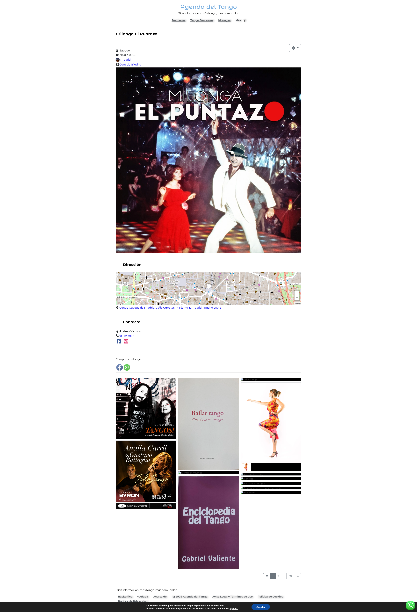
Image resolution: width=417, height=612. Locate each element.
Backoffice (125, 596)
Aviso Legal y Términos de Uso (232, 596)
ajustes (234, 608)
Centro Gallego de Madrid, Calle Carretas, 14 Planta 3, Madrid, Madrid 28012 (170, 307)
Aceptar (260, 607)
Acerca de (160, 596)
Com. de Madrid (130, 64)
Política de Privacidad (133, 601)
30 (290, 576)
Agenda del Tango (208, 6)
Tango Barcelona (201, 20)
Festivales (179, 20)
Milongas (224, 20)
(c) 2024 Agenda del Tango (189, 596)
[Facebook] (119, 342)
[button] (297, 293)
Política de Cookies (270, 596)
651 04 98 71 (127, 335)
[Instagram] (126, 342)
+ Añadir (142, 596)
